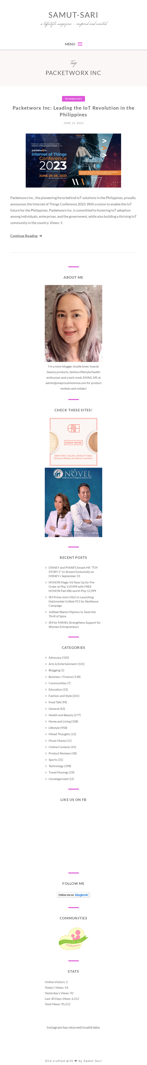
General (54, 708)
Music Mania (57, 740)
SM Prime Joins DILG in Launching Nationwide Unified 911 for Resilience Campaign (73, 601)
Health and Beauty (61, 715)
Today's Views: (55, 987)
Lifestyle (54, 727)
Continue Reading (24, 236)
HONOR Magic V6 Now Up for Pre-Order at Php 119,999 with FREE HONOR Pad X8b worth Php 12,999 (72, 586)
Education (55, 689)
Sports (53, 759)
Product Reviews (60, 753)
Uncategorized (58, 779)
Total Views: (53, 1004)
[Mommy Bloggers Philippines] (73, 950)
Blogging (54, 670)
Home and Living (60, 721)
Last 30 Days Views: (58, 998)
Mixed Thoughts (59, 734)
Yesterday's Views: (57, 993)
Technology (73, 98)
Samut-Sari (73, 14)
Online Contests (59, 747)
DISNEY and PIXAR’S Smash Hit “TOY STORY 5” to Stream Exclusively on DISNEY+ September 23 (73, 572)
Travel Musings (59, 772)
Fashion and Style (60, 696)
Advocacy (55, 657)
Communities (57, 683)
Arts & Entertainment (63, 664)
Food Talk (55, 702)
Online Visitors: (55, 982)
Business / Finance (61, 676)
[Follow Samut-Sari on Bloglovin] (73, 896)
